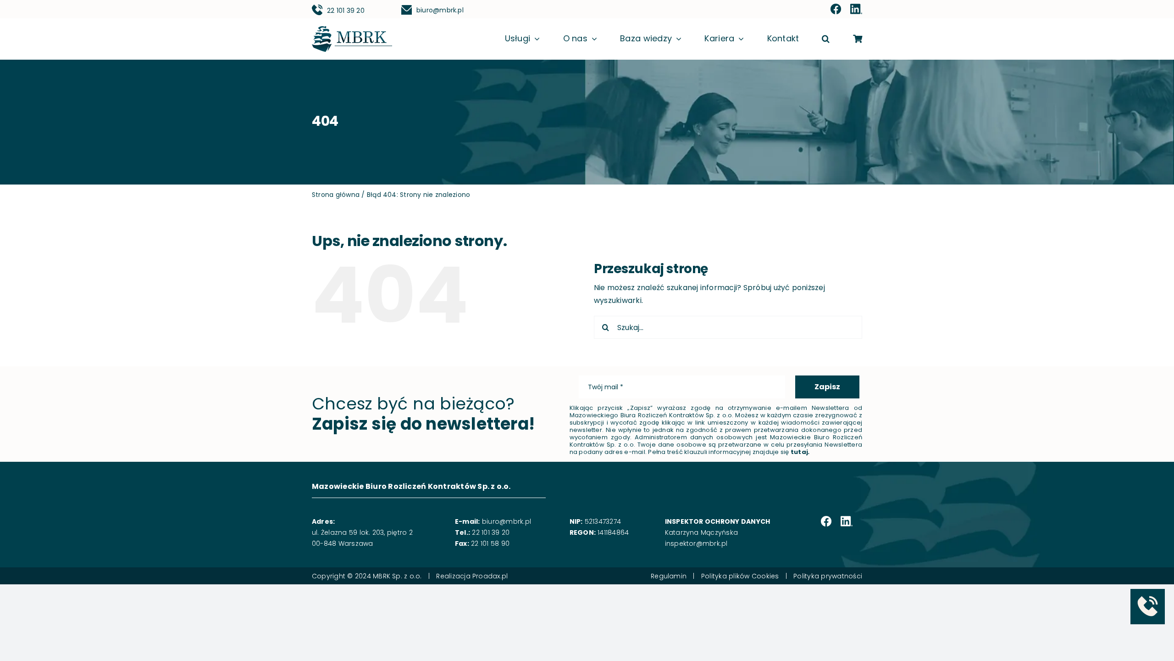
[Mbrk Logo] (352, 29)
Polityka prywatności (827, 576)
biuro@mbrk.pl (440, 10)
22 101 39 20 (346, 10)
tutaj (799, 452)
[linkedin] (856, 9)
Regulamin (669, 576)
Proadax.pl (490, 576)
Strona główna (336, 194)
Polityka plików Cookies (740, 576)
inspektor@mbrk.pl (696, 543)
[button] (826, 39)
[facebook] (836, 9)
